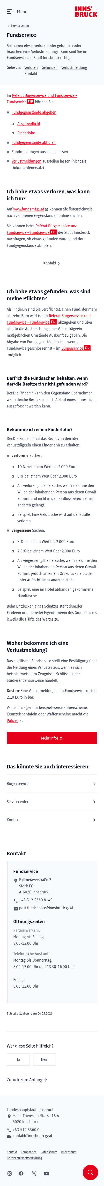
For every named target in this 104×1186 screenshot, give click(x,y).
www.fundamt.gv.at (28, 209)
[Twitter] (34, 1173)
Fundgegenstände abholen (34, 142)
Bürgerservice (72, 348)
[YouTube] (47, 1173)
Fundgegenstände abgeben (34, 112)
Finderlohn (26, 133)
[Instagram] (10, 1173)
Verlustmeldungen (26, 161)
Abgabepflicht (28, 124)
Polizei (12, 721)
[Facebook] (21, 1173)
